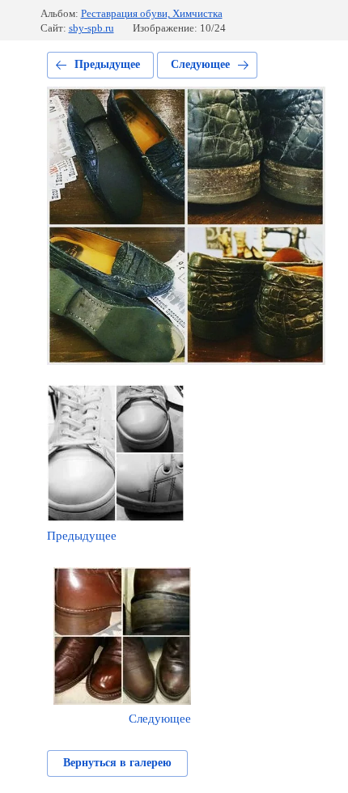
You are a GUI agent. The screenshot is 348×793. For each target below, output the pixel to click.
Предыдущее (107, 64)
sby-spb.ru (91, 28)
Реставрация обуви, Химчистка (152, 13)
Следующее (200, 64)
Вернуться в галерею (117, 763)
